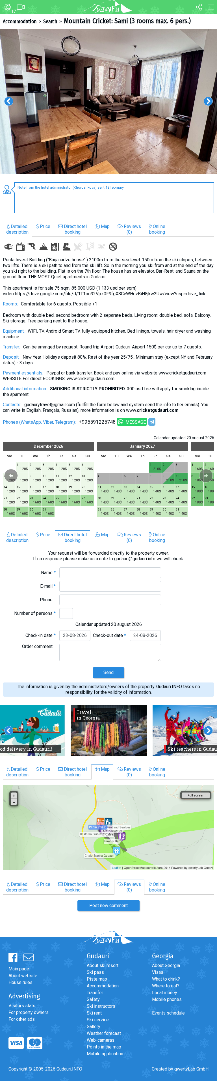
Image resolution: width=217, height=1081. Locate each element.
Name (48, 572)
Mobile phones (167, 999)
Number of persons (35, 613)
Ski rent (94, 1013)
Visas (157, 972)
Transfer (95, 992)
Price (44, 226)
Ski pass (95, 972)
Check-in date (40, 635)
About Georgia (166, 965)
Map (105, 226)
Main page (18, 969)
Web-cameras (100, 1040)
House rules (20, 982)
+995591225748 (97, 422)
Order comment (39, 646)
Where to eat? (165, 986)
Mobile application (105, 1053)
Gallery (93, 1026)
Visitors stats (21, 1005)
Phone (48, 599)
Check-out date (109, 635)
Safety (93, 999)
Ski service (98, 1019)
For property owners (28, 1012)
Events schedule (168, 1013)
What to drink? (166, 979)
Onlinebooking (157, 229)
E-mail (48, 586)
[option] (108, 101)
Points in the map (104, 1047)
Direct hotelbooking (75, 229)
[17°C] (5, 7)
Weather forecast (104, 1033)
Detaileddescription (17, 229)
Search (50, 21)
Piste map (97, 979)
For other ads (21, 1019)
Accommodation (19, 21)
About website (22, 975)
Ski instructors (101, 1006)
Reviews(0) (132, 229)
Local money (164, 992)
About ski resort (102, 965)
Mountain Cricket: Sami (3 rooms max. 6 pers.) (127, 21)
